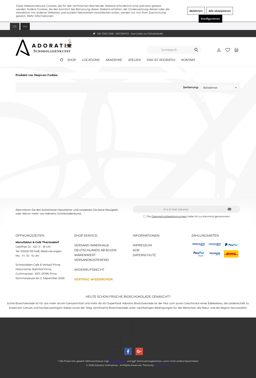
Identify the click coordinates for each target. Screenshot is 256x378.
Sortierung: (190, 87)
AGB (136, 250)
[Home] (61, 60)
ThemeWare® (162, 365)
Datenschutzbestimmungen (169, 216)
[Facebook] (128, 351)
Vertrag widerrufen (93, 279)
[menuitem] (236, 50)
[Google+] (139, 351)
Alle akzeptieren (220, 11)
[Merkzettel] (228, 50)
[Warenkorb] (236, 50)
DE (15, 26)
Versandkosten (118, 361)
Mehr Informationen (40, 16)
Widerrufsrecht (89, 269)
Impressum (142, 245)
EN (25, 26)
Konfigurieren (210, 18)
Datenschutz (144, 255)
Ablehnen (196, 11)
